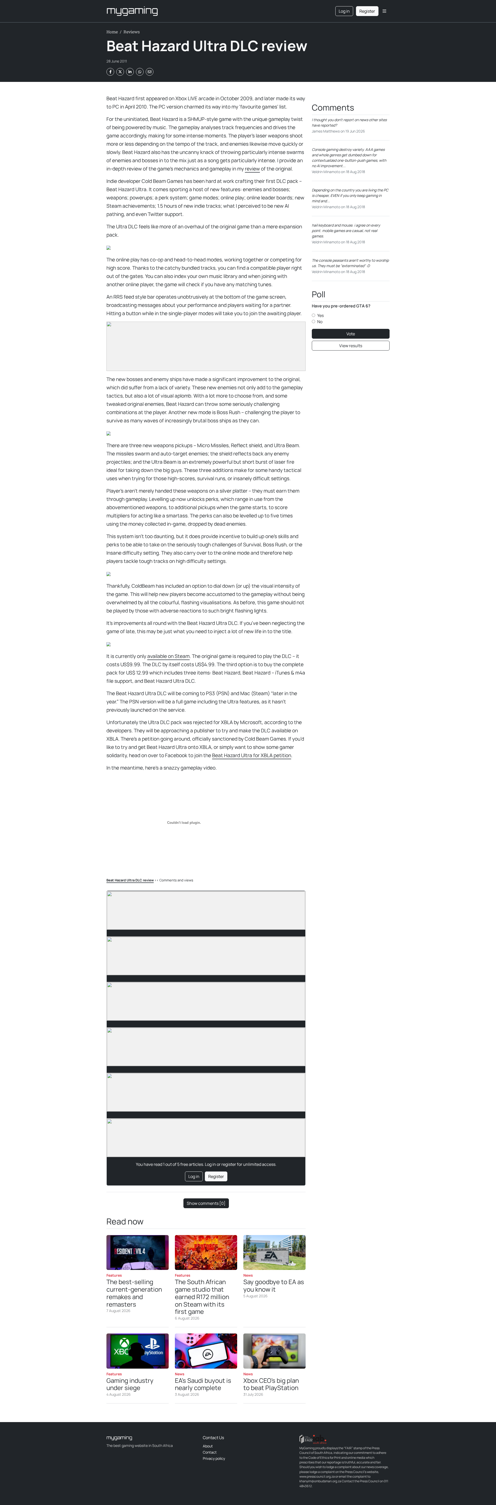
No (319, 321)
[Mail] (149, 72)
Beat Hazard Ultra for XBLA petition (251, 755)
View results (350, 345)
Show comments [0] (206, 1203)
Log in (344, 11)
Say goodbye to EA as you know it (273, 1285)
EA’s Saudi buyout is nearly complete (203, 1384)
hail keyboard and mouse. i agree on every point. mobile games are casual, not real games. (346, 230)
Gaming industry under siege (129, 1384)
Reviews (131, 31)
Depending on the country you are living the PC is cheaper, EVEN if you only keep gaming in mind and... (350, 195)
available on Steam (168, 656)
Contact (210, 1452)
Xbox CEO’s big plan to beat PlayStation (271, 1384)
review (252, 168)
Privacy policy (214, 1458)
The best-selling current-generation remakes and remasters (134, 1292)
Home (112, 31)
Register (367, 11)
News (248, 1275)
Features (114, 1275)
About (208, 1446)
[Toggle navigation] (384, 11)
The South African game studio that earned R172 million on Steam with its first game (202, 1296)
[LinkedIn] (130, 72)
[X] (120, 72)
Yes (320, 315)
